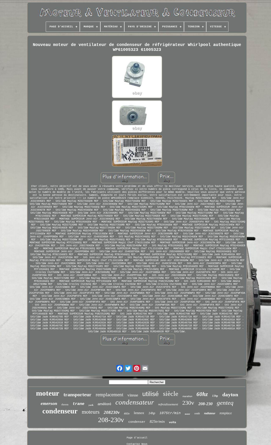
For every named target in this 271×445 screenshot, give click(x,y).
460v (127, 413)
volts (172, 422)
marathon (187, 396)
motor (187, 414)
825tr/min (157, 421)
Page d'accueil (137, 437)
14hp (151, 413)
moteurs (91, 412)
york (90, 405)
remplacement (109, 394)
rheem (64, 404)
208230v (112, 412)
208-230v (111, 420)
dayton (230, 394)
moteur (47, 393)
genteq (225, 402)
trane (78, 404)
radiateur (209, 413)
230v (188, 402)
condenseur (59, 411)
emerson (49, 403)
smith (197, 413)
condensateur (134, 402)
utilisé (150, 393)
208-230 (205, 403)
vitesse (132, 395)
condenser (136, 422)
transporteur (77, 394)
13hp (215, 395)
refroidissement (168, 404)
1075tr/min (170, 413)
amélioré (104, 404)
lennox (139, 413)
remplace (226, 413)
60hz (202, 394)
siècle (170, 393)
